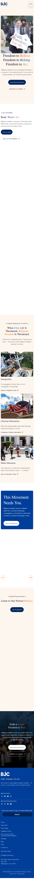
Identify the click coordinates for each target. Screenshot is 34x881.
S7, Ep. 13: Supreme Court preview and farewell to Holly (15, 652)
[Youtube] (8, 796)
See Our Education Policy (8, 474)
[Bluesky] (11, 804)
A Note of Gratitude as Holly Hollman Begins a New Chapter (15, 255)
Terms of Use (13, 873)
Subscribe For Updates (16, 89)
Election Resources (8, 215)
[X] (2, 796)
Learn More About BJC (17, 82)
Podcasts (3, 838)
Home (2, 822)
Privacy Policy (21, 873)
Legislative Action (6, 831)
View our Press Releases (10, 138)
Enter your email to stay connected (17, 810)
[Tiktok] (2, 804)
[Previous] (3, 577)
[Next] (31, 577)
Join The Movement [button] (11, 523)
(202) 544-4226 (6, 851)
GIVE (2, 844)
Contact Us (4, 847)
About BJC (4, 825)
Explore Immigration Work (8, 390)
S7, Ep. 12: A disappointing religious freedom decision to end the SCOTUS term (17, 683)
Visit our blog (7, 132)
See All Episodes (17, 609)
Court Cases (4, 828)
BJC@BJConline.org (7, 855)
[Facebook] (5, 796)
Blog (2, 841)
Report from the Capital (10, 177)
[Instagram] (11, 796)
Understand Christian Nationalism (11, 432)
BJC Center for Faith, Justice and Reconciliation (8, 834)
